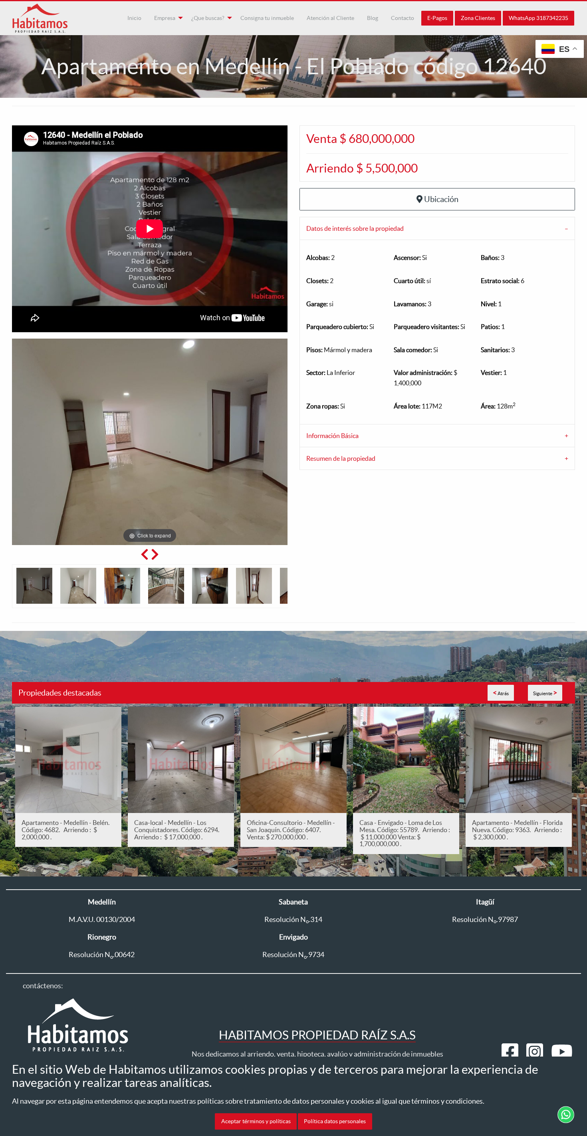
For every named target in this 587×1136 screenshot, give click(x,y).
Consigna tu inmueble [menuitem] (267, 18)
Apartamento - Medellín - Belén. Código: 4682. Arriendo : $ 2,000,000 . (65, 829)
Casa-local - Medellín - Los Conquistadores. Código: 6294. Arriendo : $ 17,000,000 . (178, 829)
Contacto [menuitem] (402, 18)
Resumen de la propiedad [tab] (340, 458)
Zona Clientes (478, 18)
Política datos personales (335, 1121)
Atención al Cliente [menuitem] (330, 18)
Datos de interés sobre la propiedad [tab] (355, 228)
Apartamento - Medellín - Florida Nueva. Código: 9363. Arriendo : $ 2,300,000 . (517, 829)
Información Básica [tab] (332, 435)
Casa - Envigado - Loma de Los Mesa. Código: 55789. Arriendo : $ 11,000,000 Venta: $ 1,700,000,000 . (404, 833)
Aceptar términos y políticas (256, 1121)
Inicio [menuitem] (134, 18)
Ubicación (441, 199)
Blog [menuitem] (372, 18)
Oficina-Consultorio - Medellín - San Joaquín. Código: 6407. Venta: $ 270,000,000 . (291, 829)
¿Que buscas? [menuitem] (207, 18)
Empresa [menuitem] (164, 18)
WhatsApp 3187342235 (538, 18)
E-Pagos (437, 18)
